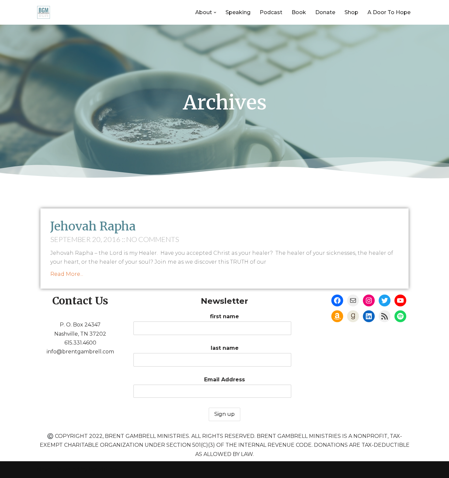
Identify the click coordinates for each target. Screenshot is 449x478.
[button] (215, 12)
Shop (351, 12)
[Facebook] (337, 300)
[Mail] (353, 300)
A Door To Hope (389, 12)
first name (224, 316)
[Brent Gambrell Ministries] (43, 12)
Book (299, 12)
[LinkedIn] (369, 316)
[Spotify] (400, 316)
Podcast (271, 12)
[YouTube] (400, 300)
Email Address (224, 379)
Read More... (66, 274)
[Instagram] (369, 300)
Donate (325, 12)
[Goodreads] (353, 316)
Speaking (237, 12)
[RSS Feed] (384, 316)
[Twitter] (384, 300)
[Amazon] (337, 316)
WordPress (103, 469)
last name (225, 348)
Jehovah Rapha (93, 226)
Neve (44, 469)
